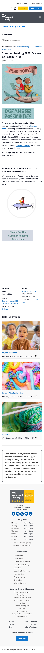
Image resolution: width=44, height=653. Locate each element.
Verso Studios (36, 3)
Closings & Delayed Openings (22, 543)
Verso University (22, 611)
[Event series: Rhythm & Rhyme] (36, 356)
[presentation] (21, 335)
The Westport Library (29, 291)
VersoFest (22, 608)
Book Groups (18, 558)
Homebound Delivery (21, 565)
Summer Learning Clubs (22, 606)
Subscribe (22, 638)
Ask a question (31, 621)
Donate (23, 8)
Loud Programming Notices (22, 546)
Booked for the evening (22, 592)
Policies (11, 624)
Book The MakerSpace (22, 571)
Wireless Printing (20, 583)
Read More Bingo (23, 145)
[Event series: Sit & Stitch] (36, 437)
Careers (11, 621)
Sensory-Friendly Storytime (12, 393)
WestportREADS (22, 617)
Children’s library (21, 3)
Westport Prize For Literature (22, 614)
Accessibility (18, 555)
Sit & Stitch (6, 434)
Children (5, 309)
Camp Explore (22, 595)
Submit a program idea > (14, 26)
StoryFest (22, 603)
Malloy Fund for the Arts (22, 600)
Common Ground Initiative (22, 598)
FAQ (10, 627)
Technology (18, 580)
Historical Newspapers (22, 561)
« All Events (7, 34)
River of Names (19, 577)
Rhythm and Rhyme (9, 353)
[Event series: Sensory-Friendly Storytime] (36, 396)
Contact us (31, 624)
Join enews (35, 8)
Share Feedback (31, 627)
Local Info (17, 568)
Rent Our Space (19, 574)
